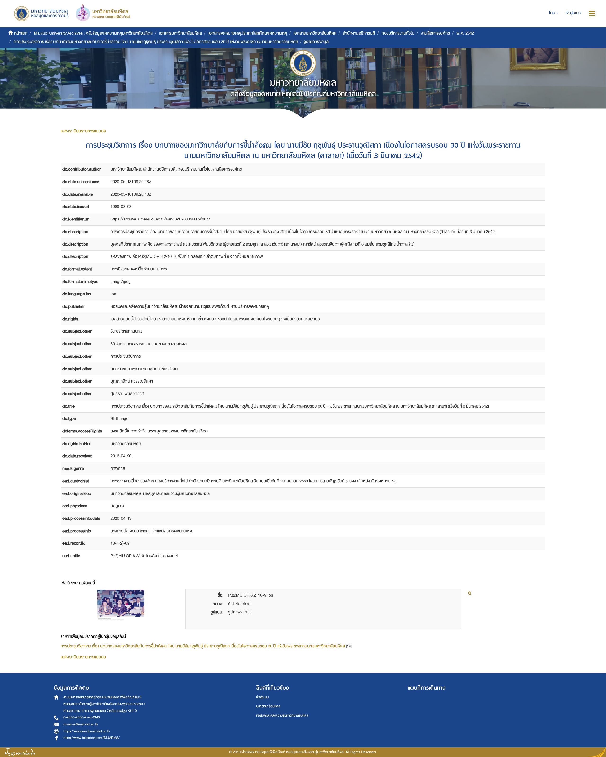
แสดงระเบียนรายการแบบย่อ (83, 131)
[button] (553, 13)
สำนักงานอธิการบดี (359, 33)
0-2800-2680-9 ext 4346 (81, 717)
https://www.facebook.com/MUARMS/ (91, 738)
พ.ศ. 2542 (465, 33)
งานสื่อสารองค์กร (435, 33)
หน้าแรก (20, 33)
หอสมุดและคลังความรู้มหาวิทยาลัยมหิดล (282, 715)
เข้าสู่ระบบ (262, 697)
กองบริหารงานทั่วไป (398, 33)
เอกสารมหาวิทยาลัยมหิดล (180, 33)
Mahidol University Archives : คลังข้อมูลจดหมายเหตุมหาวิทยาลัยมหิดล (93, 33)
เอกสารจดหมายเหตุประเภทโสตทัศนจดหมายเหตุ (247, 33)
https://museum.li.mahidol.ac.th (86, 731)
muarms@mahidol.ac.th (80, 724)
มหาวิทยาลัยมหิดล (268, 706)
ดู (469, 592)
